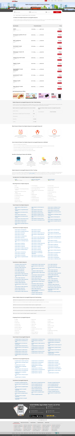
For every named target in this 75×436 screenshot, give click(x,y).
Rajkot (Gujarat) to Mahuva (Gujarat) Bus (38, 232)
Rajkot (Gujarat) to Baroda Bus (20, 232)
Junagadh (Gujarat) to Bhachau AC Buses (38, 351)
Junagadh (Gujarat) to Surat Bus (20, 364)
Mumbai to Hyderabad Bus (27, 427)
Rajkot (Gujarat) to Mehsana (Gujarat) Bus (38, 256)
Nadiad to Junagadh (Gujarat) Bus (37, 388)
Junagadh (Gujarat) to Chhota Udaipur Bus (54, 368)
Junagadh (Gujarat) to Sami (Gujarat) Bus (21, 370)
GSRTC (16, 179)
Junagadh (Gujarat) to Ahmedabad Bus (38, 360)
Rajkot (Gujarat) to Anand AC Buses (53, 210)
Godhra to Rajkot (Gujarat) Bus (20, 277)
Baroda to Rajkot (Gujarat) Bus (20, 265)
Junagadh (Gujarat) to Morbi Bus (53, 365)
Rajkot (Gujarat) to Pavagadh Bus (37, 251)
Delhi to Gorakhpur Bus (36, 430)
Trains (49, 0)
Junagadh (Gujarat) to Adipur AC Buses (21, 351)
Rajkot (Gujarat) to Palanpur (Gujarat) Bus (38, 243)
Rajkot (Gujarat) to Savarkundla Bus (37, 255)
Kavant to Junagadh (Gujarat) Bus (37, 385)
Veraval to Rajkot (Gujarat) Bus (20, 280)
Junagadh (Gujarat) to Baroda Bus (53, 360)
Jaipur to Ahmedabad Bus (18, 430)
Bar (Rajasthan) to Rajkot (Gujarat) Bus (54, 285)
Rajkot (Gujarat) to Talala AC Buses (20, 221)
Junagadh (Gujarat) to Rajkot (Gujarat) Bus (38, 264)
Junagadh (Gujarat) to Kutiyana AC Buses (21, 339)
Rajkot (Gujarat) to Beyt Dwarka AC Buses (21, 218)
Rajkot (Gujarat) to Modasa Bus (53, 255)
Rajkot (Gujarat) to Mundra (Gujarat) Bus (38, 238)
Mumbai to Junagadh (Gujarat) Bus (37, 394)
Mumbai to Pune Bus (17, 427)
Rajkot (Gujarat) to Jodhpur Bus (53, 244)
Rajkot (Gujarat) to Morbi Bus (36, 249)
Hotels (52, 0)
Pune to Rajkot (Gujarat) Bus (19, 270)
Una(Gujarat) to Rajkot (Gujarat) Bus (37, 270)
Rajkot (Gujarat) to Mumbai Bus (20, 253)
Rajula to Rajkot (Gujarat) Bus (36, 288)
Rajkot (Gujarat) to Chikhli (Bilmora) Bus (54, 258)
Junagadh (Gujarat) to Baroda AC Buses (21, 345)
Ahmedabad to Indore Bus (37, 429)
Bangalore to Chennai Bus (27, 426)
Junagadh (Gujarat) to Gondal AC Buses (38, 347)
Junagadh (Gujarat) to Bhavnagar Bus (37, 362)
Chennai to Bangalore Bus (37, 426)
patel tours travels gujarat (36, 179)
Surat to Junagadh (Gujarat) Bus (53, 385)
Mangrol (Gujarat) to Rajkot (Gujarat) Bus (54, 287)
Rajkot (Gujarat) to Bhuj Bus (36, 231)
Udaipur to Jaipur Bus (46, 429)
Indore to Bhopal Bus (46, 427)
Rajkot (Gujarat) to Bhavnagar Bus (53, 232)
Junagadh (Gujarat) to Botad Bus (53, 362)
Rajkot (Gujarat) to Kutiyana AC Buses (38, 218)
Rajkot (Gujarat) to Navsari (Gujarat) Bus (21, 239)
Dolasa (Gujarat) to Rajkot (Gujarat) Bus (21, 286)
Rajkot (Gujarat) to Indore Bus (36, 240)
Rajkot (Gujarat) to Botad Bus (36, 241)
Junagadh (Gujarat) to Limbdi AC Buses (21, 349)
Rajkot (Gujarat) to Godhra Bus (20, 246)
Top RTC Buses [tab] (33, 422)
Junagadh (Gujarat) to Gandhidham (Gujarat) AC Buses (53, 353)
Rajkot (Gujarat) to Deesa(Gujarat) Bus (54, 252)
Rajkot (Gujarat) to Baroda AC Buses (37, 212)
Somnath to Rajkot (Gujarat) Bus (37, 276)
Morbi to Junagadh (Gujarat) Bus (53, 389)
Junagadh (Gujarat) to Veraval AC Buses (38, 345)
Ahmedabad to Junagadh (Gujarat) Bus (21, 382)
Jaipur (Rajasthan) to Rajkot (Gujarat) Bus (21, 279)
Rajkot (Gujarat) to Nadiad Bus (20, 243)
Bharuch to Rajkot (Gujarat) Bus (20, 289)
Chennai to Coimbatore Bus (56, 426)
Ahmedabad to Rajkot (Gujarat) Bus (20, 264)
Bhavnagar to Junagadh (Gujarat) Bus (54, 382)
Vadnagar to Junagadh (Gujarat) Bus (54, 391)
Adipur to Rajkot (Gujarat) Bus (53, 278)
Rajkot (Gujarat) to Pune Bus (19, 234)
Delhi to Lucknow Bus (27, 430)
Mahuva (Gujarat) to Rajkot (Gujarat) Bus (21, 273)
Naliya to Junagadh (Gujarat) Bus (20, 391)
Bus (45, 0)
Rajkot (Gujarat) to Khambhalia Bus (53, 257)
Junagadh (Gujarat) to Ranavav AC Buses (54, 340)
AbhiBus (13, 435)
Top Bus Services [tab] (40, 422)
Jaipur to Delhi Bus (54, 429)
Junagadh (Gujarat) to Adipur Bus (37, 372)
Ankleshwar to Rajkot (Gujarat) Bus (53, 284)
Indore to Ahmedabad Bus (55, 427)
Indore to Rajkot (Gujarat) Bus (53, 271)
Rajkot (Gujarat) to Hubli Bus (36, 246)
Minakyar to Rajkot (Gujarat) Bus (20, 282)
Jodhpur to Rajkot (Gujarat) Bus (53, 280)
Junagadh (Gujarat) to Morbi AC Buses (54, 354)
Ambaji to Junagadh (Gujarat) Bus (37, 390)
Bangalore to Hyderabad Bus (18, 426)
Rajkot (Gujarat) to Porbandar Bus (37, 244)
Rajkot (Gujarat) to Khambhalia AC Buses (54, 219)
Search (57, 12)
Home (14, 15)
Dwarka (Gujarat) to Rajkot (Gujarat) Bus (21, 291)
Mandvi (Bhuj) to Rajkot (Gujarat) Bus (37, 283)
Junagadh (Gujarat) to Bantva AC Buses (54, 339)
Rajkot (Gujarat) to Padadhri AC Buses (38, 214)
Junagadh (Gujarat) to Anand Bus (37, 371)
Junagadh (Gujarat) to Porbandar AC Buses (38, 339)
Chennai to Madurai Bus (46, 426)
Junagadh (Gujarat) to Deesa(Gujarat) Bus (38, 369)
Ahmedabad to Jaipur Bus (18, 429)
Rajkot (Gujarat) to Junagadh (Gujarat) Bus (22, 231)
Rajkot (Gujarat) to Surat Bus (36, 229)
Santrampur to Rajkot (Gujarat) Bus (37, 286)
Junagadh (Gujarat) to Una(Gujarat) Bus (54, 367)
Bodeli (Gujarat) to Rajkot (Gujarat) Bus (54, 291)
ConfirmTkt (18, 435)
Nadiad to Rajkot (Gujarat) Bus (20, 288)
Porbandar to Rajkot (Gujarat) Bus (37, 292)
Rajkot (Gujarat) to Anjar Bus (52, 240)
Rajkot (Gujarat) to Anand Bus (53, 254)
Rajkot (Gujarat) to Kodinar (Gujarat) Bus (54, 236)
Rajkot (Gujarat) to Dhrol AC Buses (37, 209)
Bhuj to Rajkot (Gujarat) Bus (52, 265)
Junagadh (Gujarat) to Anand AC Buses (21, 352)
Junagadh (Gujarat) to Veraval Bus (53, 372)
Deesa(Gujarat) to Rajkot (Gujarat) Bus (38, 285)
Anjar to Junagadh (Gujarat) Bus (37, 387)
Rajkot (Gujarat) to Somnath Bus (20, 255)
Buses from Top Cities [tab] (25, 422)
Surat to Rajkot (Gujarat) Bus (52, 264)
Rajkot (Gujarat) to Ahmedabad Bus (20, 229)
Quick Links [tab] (47, 422)
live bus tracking (31, 173)
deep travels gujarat (51, 179)
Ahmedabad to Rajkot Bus (27, 429)
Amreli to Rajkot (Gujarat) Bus (20, 272)
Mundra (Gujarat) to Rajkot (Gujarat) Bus (38, 274)
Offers (56, 0)
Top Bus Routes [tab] (16, 422)
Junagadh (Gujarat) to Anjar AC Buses (37, 352)
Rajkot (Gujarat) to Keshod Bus (20, 244)
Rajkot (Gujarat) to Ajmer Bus (19, 237)
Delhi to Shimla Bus (45, 430)
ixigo (15, 435)
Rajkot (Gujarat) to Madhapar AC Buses (54, 207)
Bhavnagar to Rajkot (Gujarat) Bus (20, 267)
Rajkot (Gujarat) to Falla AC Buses (37, 211)
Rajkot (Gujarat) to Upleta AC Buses (20, 220)
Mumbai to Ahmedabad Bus (37, 427)
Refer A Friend (60, 0)
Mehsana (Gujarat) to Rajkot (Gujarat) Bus (38, 279)
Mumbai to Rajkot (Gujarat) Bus (53, 274)
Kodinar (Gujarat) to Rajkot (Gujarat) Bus (54, 273)
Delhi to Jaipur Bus (54, 430)
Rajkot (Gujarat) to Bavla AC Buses (20, 214)
